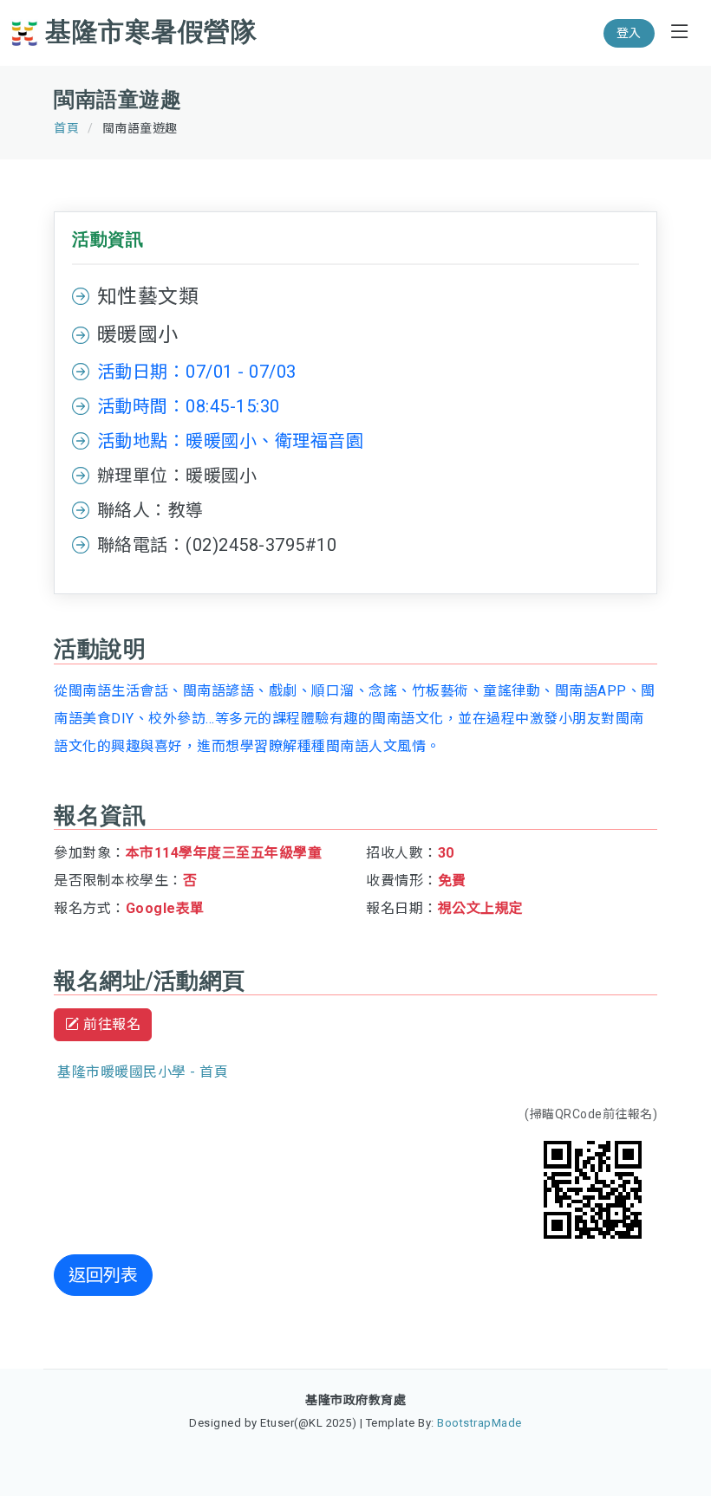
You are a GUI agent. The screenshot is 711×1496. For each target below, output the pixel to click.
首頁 (66, 128)
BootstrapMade (479, 1422)
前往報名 (110, 1024)
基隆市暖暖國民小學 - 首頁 (142, 1072)
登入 (629, 33)
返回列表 (103, 1275)
